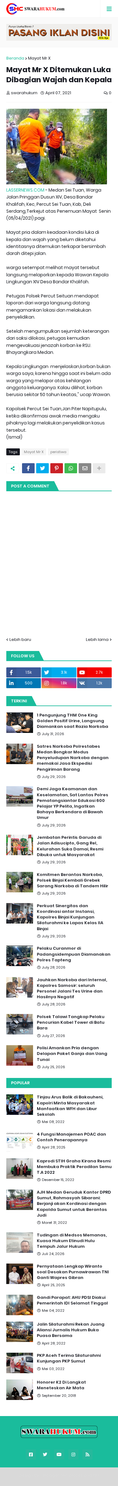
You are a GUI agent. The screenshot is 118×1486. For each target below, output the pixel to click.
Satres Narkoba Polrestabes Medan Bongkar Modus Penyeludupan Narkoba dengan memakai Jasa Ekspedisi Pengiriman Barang (73, 758)
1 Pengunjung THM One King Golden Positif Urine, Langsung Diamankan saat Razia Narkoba (72, 720)
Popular (20, 1083)
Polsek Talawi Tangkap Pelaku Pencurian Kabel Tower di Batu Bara (70, 1022)
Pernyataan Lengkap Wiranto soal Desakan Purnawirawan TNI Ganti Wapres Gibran (73, 1272)
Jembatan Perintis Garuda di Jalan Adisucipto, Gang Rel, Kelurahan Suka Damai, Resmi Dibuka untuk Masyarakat (70, 846)
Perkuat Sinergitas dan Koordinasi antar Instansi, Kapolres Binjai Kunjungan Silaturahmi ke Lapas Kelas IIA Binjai (70, 917)
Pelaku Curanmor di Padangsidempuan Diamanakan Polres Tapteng (73, 954)
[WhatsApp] (71, 468)
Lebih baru (20, 639)
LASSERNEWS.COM (25, 190)
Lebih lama (97, 639)
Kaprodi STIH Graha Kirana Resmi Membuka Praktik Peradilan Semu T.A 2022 (74, 1166)
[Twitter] (42, 468)
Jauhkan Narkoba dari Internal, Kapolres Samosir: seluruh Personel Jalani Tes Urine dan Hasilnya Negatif (72, 988)
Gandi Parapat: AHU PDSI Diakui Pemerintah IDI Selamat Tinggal (72, 1300)
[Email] (85, 468)
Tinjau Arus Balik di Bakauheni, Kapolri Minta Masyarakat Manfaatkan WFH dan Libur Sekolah (70, 1105)
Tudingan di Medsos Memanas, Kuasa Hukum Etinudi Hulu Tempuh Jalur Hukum (72, 1240)
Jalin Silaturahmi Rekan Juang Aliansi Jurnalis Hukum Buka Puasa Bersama (70, 1330)
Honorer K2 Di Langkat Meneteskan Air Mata (61, 1385)
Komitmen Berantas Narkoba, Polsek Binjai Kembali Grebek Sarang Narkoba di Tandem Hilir (72, 880)
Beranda (15, 58)
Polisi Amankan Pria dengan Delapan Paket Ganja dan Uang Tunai (72, 1053)
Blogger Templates (63, 1475)
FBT (96, 1475)
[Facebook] (28, 468)
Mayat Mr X (39, 58)
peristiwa (58, 451)
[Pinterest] (56, 468)
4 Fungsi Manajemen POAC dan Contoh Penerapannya (71, 1137)
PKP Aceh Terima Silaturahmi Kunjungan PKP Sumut (69, 1358)
